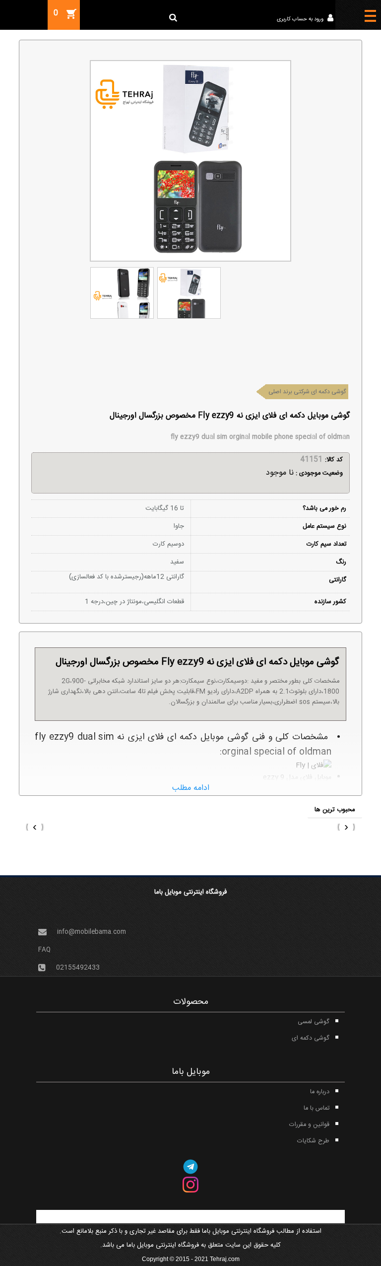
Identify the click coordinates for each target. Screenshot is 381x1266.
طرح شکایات (313, 1141)
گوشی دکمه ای (310, 1038)
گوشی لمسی (313, 1022)
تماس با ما (316, 1108)
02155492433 (78, 967)
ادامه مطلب (190, 788)
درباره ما (319, 1092)
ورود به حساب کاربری (301, 19)
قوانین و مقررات (309, 1125)
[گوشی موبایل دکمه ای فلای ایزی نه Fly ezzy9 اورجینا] (121, 293)
